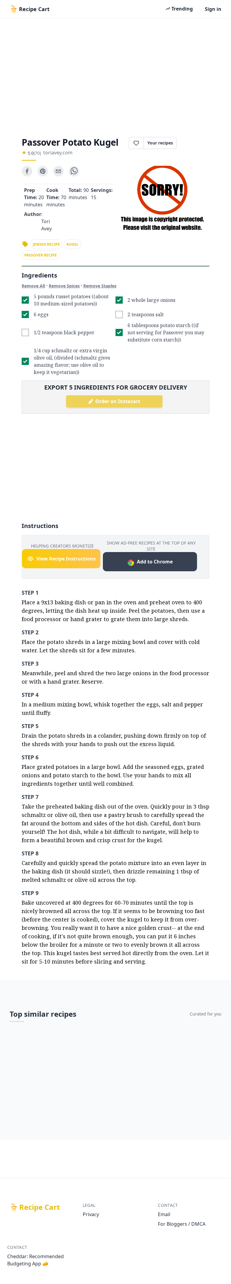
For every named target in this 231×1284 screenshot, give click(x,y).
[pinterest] (42, 171)
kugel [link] (72, 244)
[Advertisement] (115, 76)
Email (164, 1214)
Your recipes (160, 143)
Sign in (213, 9)
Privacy (91, 1214)
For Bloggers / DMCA (181, 1224)
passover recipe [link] (40, 255)
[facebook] (27, 171)
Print (196, 143)
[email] (58, 171)
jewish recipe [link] (46, 244)
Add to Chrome (155, 561)
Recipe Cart (39, 1207)
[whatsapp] (74, 171)
